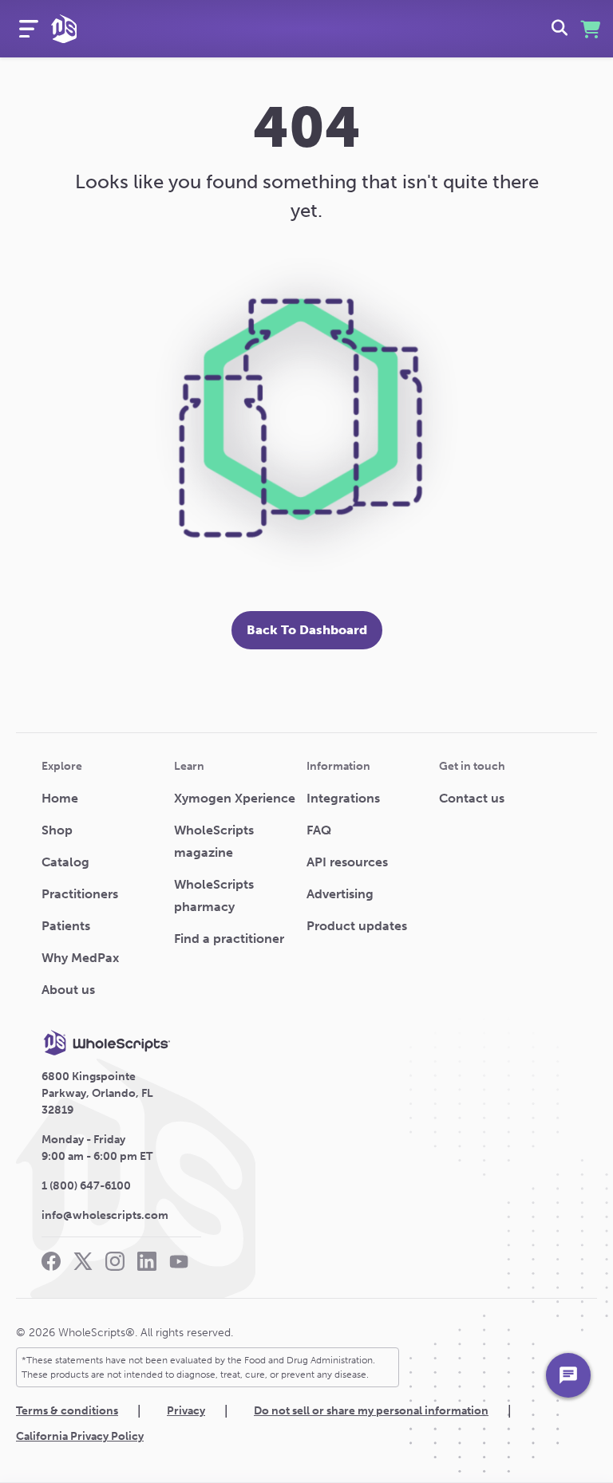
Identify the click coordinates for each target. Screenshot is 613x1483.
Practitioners (80, 893)
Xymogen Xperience (234, 798)
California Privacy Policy (80, 1436)
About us (68, 989)
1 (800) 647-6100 (86, 1186)
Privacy (186, 1411)
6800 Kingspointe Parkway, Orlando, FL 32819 (97, 1093)
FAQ (318, 830)
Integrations (343, 798)
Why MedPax (80, 957)
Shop (57, 830)
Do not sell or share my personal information (371, 1411)
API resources (347, 862)
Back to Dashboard (307, 629)
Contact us (471, 798)
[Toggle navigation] (29, 28)
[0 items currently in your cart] (590, 29)
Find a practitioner (229, 938)
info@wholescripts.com (105, 1215)
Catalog (65, 862)
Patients (66, 925)
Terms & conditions (67, 1411)
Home (60, 798)
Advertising (340, 893)
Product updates (356, 925)
